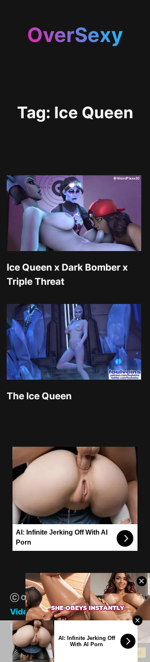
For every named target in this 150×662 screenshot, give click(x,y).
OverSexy (75, 34)
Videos (23, 612)
